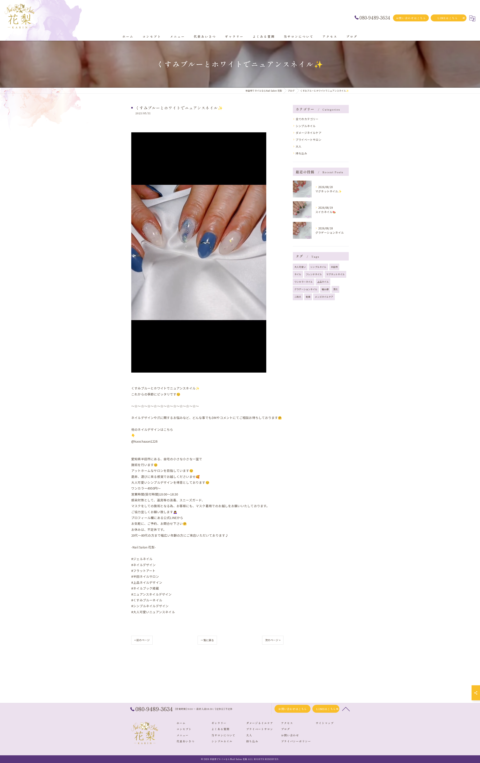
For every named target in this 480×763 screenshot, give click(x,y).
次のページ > (272, 640)
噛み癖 (325, 289)
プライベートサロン (308, 140)
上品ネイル (323, 281)
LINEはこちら (448, 18)
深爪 (335, 289)
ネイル (297, 274)
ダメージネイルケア (308, 133)
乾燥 (308, 296)
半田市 (334, 266)
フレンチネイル (314, 274)
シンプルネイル (306, 126)
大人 (298, 146)
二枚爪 (297, 296)
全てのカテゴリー (307, 119)
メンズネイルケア (324, 296)
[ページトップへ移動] (346, 709)
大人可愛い (300, 266)
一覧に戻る (207, 640)
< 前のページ (142, 640)
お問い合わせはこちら (411, 18)
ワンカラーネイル (303, 281)
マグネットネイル (335, 274)
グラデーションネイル (305, 289)
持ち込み (301, 153)
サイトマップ (325, 723)
